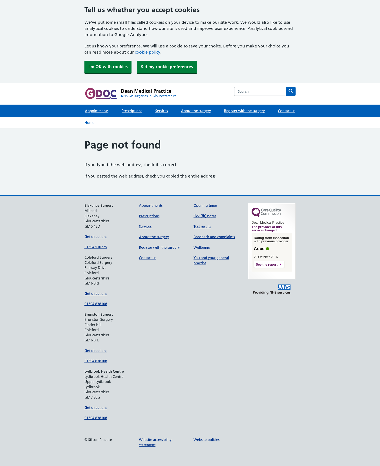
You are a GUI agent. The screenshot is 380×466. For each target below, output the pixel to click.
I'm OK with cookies (108, 66)
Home (89, 122)
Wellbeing (202, 247)
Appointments (96, 111)
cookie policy (147, 52)
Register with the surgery (244, 111)
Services (161, 111)
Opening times (205, 205)
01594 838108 (95, 304)
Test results (202, 226)
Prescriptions (132, 111)
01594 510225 (95, 247)
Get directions (95, 236)
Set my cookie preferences (167, 66)
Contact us (286, 111)
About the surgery (196, 111)
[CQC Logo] (266, 216)
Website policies (206, 439)
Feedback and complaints (214, 237)
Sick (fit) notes (205, 216)
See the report (267, 264)
